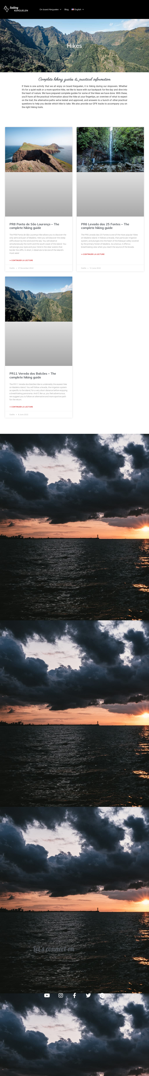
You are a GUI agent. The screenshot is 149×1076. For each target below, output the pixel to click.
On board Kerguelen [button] (49, 9)
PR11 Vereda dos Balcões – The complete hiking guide (32, 375)
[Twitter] (88, 995)
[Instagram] (61, 995)
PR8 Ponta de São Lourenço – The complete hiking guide (34, 226)
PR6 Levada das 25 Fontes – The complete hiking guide (105, 226)
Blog (66, 9)
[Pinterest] (102, 995)
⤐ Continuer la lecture (21, 260)
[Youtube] (47, 995)
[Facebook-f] (74, 995)
